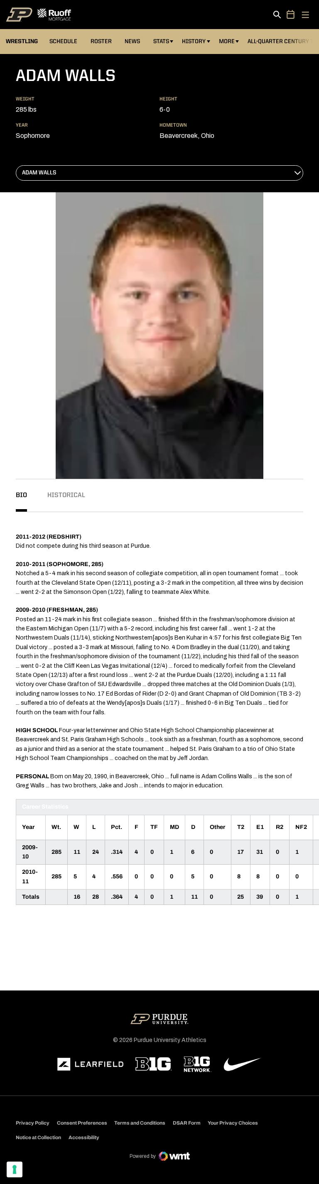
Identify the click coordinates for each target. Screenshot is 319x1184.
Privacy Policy (32, 1123)
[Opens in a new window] (90, 1064)
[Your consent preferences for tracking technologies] (14, 1169)
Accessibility (84, 1137)
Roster (101, 41)
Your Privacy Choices (233, 1123)
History (194, 41)
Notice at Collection (38, 1137)
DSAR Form (187, 1123)
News (132, 41)
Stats (163, 41)
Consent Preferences (82, 1123)
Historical (66, 495)
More (227, 41)
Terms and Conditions (139, 1123)
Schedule (63, 41)
